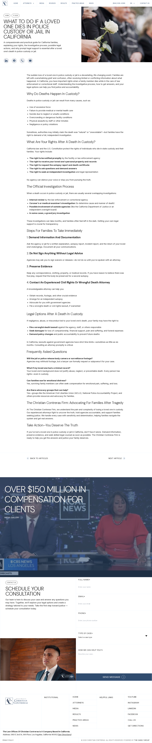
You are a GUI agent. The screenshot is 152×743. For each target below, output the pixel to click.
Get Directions (136, 725)
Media (76, 708)
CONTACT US (144, 3)
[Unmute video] (71, 676)
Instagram (133, 702)
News (75, 725)
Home (75, 697)
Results (77, 714)
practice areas (78, 3)
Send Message (111, 677)
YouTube (132, 697)
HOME (16, 3)
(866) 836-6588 (119, 3)
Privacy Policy (8, 740)
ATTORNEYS (27, 3)
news (91, 3)
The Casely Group (141, 740)
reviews (52, 3)
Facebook (133, 714)
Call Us (132, 720)
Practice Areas (81, 720)
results (64, 3)
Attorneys (78, 702)
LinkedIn (132, 708)
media (41, 3)
